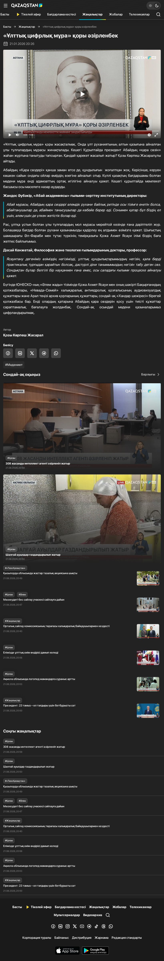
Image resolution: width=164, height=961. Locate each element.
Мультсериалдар (67, 915)
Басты (7, 26)
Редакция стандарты (127, 938)
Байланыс (61, 938)
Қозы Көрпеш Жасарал (23, 335)
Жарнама (101, 938)
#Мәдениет (13, 365)
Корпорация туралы (36, 938)
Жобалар (116, 14)
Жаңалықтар (92, 14)
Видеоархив (92, 915)
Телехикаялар (139, 14)
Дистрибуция (81, 938)
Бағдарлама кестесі (61, 14)
